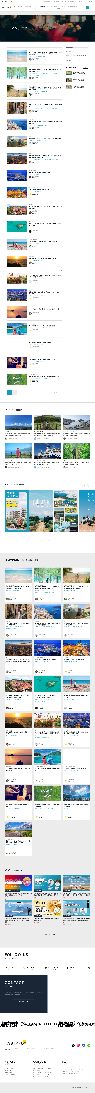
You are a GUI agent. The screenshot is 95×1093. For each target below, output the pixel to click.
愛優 (33, 128)
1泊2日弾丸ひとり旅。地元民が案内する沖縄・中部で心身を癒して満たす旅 (18, 434)
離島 (44, 56)
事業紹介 (58, 2)
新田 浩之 (34, 177)
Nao (33, 94)
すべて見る (85, 67)
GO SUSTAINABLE (74, 6)
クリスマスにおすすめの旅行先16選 (39, 189)
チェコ (30, 204)
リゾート (38, 91)
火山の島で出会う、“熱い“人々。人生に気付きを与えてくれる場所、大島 (76, 463)
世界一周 (31, 119)
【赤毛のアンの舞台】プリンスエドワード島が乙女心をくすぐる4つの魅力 (18, 842)
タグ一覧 (85, 51)
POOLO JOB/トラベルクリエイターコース (76, 55)
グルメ (45, 227)
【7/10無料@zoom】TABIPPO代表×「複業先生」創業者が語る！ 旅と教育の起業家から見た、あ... (47, 894)
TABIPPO (65, 460)
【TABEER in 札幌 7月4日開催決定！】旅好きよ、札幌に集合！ (47, 919)
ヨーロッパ (69, 60)
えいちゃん (46, 467)
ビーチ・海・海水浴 (33, 51)
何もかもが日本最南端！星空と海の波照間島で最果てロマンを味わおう (45, 53)
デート (31, 73)
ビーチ (56, 227)
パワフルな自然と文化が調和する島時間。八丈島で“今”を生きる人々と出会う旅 (47, 434)
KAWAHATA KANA (36, 111)
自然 (46, 1076)
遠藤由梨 (75, 438)
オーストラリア (32, 221)
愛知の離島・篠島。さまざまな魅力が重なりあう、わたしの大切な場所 (76, 434)
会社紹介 (54, 2)
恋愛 (41, 174)
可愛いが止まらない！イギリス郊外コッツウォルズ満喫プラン (45, 105)
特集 (27, 6)
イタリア (31, 290)
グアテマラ (31, 307)
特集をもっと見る (45, 540)
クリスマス (32, 191)
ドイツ (30, 273)
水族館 (65, 803)
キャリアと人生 (51, 6)
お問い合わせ (81, 2)
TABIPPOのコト (33, 140)
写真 (38, 75)
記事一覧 (23, 6)
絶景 (46, 125)
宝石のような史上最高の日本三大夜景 (39, 172)
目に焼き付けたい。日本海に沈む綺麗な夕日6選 (42, 258)
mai (33, 162)
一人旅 (38, 311)
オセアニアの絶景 (33, 227)
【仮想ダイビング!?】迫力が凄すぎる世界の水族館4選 (76, 805)
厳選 (42, 378)
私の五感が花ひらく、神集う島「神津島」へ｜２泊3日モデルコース (18, 463)
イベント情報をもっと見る (47, 935)
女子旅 (46, 159)
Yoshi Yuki (34, 314)
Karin (16, 438)
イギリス (31, 103)
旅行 (47, 327)
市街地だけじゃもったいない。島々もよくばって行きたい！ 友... (78, 81)
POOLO (62, 2)
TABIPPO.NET (35, 194)
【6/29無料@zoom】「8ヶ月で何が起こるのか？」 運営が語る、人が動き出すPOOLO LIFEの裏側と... (76, 920)
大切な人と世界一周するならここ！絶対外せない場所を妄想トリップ (45, 122)
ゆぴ (74, 467)
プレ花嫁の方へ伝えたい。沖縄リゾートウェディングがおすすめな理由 (45, 88)
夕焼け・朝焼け (32, 256)
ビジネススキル (66, 6)
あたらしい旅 (79, 58)
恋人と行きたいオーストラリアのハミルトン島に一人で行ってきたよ (45, 224)
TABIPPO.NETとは (47, 2)
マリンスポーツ (33, 228)
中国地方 (74, 77)
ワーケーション (77, 60)
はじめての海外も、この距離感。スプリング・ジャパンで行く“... (79, 74)
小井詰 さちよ (35, 143)
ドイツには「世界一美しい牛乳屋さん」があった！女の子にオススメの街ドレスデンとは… (45, 276)
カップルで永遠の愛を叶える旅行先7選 (40, 343)
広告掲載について (73, 2)
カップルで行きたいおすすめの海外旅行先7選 (42, 326)
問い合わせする (23, 1002)
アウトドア (36, 1074)
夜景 (42, 159)
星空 (46, 140)
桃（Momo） (34, 232)
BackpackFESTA (37, 1073)
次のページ (53, 392)
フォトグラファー (44, 73)
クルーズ (41, 227)
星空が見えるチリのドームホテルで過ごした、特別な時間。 (45, 138)
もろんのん (46, 438)
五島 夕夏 (34, 282)
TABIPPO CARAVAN (10, 432)
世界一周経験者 (40, 125)
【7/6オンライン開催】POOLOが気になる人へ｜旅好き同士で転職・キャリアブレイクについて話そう (18, 920)
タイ (30, 153)
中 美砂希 (34, 246)
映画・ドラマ (52, 159)
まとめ (31, 378)
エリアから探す (76, 70)
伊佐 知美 (17, 467)
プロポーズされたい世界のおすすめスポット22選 (43, 241)
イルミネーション (33, 187)
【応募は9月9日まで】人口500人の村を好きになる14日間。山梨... (78, 88)
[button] (88, 485)
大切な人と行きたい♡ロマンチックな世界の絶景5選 (44, 376)
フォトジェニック (53, 73)
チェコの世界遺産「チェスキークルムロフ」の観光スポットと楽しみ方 (45, 207)
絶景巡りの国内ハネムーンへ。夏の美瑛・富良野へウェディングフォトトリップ (45, 70)
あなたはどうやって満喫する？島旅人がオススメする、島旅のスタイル (47, 463)
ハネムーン (36, 73)
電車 (42, 278)
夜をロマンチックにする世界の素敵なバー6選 (42, 360)
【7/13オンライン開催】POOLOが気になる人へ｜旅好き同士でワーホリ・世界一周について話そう (76, 894)
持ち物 (47, 1071)
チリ (30, 136)
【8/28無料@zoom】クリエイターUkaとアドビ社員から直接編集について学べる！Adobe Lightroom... (18, 895)
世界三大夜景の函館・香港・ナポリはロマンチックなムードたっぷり (45, 293)
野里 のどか (34, 263)
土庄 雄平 (34, 78)
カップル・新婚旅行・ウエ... (34, 68)
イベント (30, 6)
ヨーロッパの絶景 (42, 108)
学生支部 (67, 2)
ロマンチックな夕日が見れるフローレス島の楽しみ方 (44, 309)
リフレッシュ (58, 6)
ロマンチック (32, 56)
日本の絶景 (39, 56)
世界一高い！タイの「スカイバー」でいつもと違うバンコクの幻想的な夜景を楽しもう (45, 156)
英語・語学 (48, 1073)
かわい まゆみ (35, 59)
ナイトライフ (32, 361)
